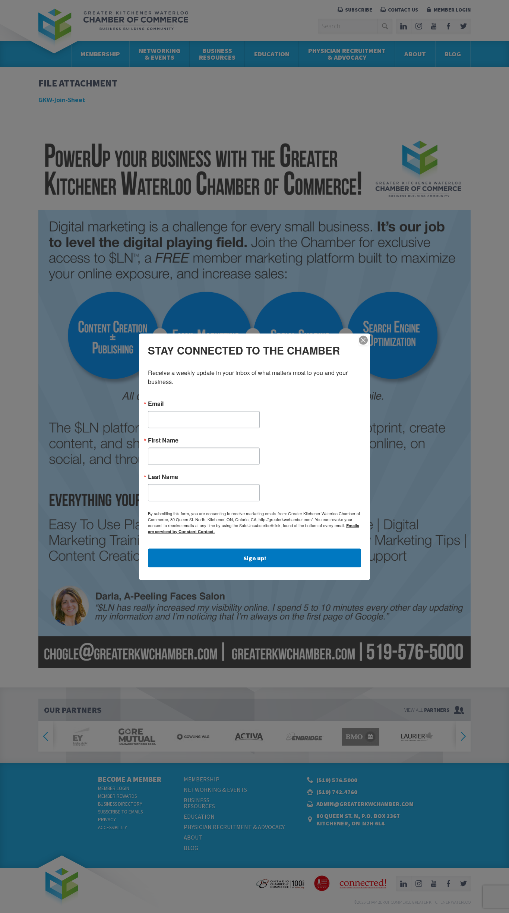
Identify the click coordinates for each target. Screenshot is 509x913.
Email (156, 403)
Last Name (163, 476)
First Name (163, 440)
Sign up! (254, 557)
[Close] (363, 340)
